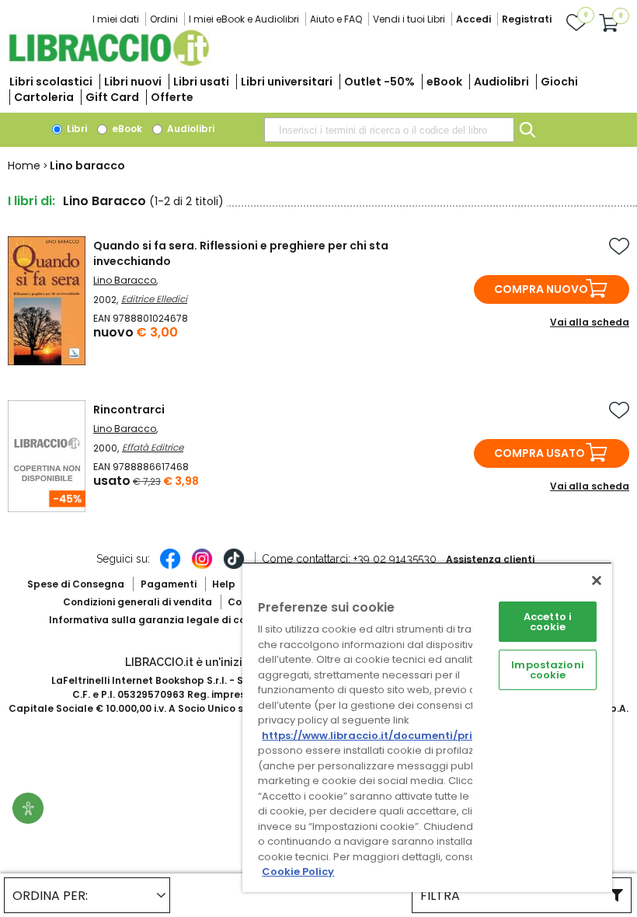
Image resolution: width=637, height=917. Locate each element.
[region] (427, 727)
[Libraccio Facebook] (170, 566)
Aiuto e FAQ (336, 19)
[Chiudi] (596, 580)
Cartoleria (44, 97)
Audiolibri (501, 81)
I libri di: (31, 201)
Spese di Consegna (75, 584)
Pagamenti (169, 584)
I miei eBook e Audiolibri (244, 19)
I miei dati (115, 19)
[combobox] (389, 129)
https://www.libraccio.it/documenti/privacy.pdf (391, 735)
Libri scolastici (50, 81)
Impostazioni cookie (547, 669)
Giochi (559, 81)
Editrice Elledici (154, 298)
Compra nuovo (541, 289)
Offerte (172, 97)
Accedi (473, 19)
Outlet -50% (379, 81)
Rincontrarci (129, 409)
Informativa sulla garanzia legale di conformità (169, 619)
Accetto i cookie (548, 621)
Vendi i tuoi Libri (409, 19)
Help (223, 584)
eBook (444, 81)
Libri (75, 128)
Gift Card (112, 97)
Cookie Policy (298, 871)
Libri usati (201, 81)
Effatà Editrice (152, 447)
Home (24, 165)
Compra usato (539, 453)
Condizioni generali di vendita (137, 601)
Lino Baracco (124, 280)
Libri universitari (286, 81)
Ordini (164, 19)
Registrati (527, 19)
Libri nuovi (133, 81)
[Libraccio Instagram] (202, 566)
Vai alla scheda (589, 322)
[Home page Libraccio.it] (109, 62)
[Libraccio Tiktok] (234, 566)
